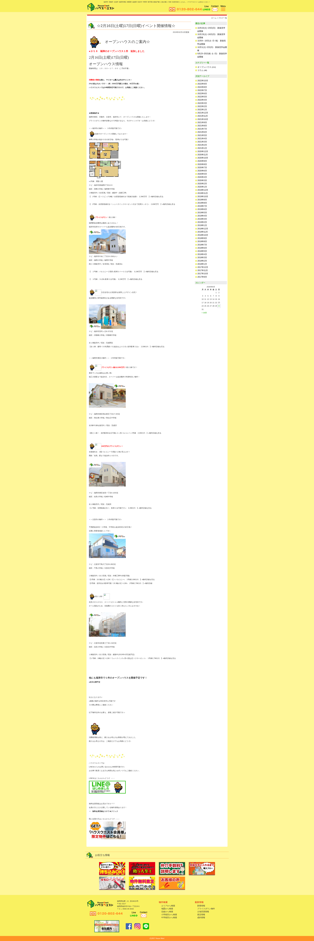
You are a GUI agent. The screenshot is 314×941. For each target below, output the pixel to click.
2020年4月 (202, 177)
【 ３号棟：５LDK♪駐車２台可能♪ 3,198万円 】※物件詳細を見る (115, 279)
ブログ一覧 (222, 18)
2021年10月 (202, 119)
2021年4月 (202, 138)
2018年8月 (202, 241)
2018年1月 (202, 264)
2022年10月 (202, 81)
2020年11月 (202, 155)
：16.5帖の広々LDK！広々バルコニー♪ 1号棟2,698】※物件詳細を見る (125, 579)
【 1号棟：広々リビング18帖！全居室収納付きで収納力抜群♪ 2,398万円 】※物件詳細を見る (126, 197)
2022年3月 (202, 103)
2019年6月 (202, 209)
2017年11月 (202, 270)
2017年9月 (202, 277)
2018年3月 (202, 257)
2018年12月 (202, 229)
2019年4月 (202, 216)
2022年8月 (202, 87)
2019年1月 (202, 225)
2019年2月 (202, 222)
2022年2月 (202, 106)
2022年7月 (202, 90)
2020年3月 (202, 180)
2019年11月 (202, 193)
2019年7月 (202, 206)
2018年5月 (202, 251)
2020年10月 (202, 158)
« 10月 (204, 313)
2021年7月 (202, 129)
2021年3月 (202, 142)
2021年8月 (202, 126)
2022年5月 (202, 97)
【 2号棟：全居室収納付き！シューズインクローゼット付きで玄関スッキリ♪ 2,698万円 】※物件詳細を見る (132, 204)
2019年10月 (202, 196)
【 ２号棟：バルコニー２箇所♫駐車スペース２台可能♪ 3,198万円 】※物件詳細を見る (123, 272)
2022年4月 (202, 100)
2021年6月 (202, 132)
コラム (200, 70)
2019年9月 (202, 200)
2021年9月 (202, 122)
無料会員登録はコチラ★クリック (105, 811)
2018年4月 (202, 254)
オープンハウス (204, 67)
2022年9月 (202, 84)
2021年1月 (202, 148)
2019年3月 (202, 219)
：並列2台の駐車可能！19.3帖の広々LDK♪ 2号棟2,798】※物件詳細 (123, 583)
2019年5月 (202, 213)
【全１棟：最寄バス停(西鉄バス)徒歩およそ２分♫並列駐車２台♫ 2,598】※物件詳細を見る (126, 347)
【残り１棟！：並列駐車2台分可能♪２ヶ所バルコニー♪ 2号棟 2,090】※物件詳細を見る (125, 433)
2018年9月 (202, 238)
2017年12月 (202, 267)
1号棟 (93, 579)
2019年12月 (202, 190)
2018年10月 (202, 235)
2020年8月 (202, 164)
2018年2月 (202, 261)
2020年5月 (202, 174)
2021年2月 (202, 145)
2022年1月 (202, 110)
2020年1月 (202, 187)
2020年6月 (202, 171)
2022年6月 (202, 93)
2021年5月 (202, 135)
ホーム (213, 18)
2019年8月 (202, 203)
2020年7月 (202, 167)
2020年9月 (202, 161)
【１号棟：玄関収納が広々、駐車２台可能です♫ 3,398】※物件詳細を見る (120, 508)
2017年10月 (202, 274)
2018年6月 (202, 248)
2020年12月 (202, 151)
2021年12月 (202, 113)
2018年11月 (202, 232)
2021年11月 (202, 116)
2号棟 (93, 583)
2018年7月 (202, 245)
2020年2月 (202, 184)
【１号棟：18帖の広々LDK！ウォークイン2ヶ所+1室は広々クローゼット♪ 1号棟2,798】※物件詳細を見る (132, 658)
